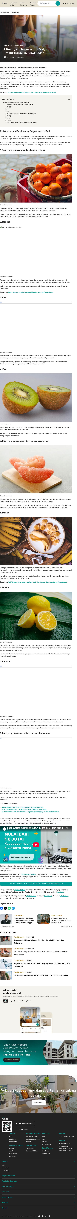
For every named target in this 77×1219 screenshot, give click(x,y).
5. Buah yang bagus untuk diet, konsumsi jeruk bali (20, 113)
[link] (22, 1001)
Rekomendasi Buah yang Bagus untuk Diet (17, 102)
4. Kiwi (7, 111)
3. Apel (7, 109)
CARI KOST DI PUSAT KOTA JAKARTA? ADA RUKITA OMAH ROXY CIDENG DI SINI (36, 884)
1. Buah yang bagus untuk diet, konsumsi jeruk (19, 104)
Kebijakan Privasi (33, 1216)
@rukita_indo (31, 896)
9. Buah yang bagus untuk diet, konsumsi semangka (21, 122)
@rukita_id (48, 896)
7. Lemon (8, 118)
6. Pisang (8, 116)
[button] (69, 3)
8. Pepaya (8, 120)
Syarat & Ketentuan (22, 1216)
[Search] (57, 3)
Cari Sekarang (38, 1103)
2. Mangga (8, 107)
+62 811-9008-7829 (67, 1137)
